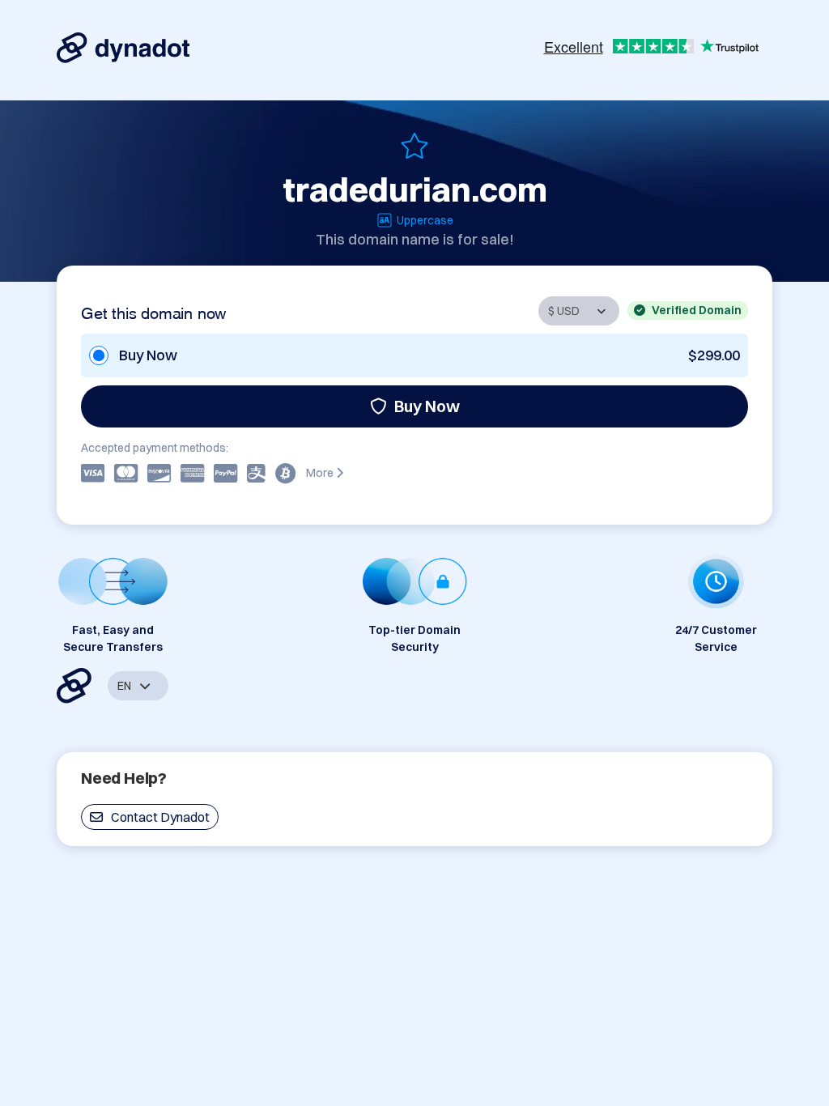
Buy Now (427, 406)
